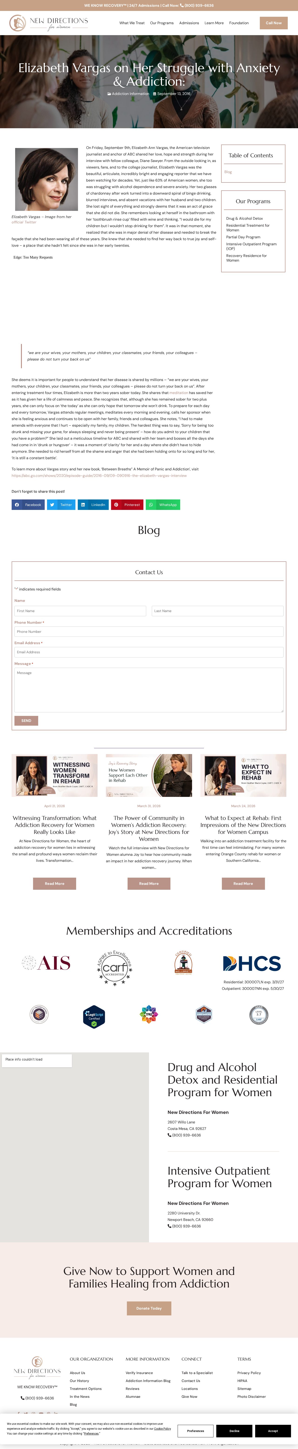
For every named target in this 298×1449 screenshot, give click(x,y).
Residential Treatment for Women (248, 228)
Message (23, 664)
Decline (234, 1431)
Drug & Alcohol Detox (244, 218)
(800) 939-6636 (199, 5)
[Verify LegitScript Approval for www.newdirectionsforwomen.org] (94, 1027)
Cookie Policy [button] (162, 1428)
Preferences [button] (91, 1433)
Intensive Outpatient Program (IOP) (251, 246)
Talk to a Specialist (197, 1373)
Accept (273, 1431)
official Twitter (24, 222)
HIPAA (242, 1380)
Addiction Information (130, 93)
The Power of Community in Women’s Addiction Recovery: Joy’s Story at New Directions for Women (149, 828)
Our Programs (253, 201)
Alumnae (133, 1396)
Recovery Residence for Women (246, 258)
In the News (80, 1396)
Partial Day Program (243, 237)
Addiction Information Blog (148, 1380)
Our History (79, 1380)
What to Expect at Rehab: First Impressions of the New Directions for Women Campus (243, 825)
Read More (54, 883)
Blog (228, 171)
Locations (190, 1388)
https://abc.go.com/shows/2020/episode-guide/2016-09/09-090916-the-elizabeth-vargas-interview (99, 475)
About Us (77, 1373)
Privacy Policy (249, 1373)
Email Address (28, 643)
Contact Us (191, 1380)
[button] (28, 504)
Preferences (195, 1431)
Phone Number (29, 622)
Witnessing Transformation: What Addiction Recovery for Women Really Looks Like (55, 825)
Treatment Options (86, 1388)
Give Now (189, 1396)
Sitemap (244, 1388)
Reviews (132, 1388)
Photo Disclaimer (251, 1396)
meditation (178, 392)
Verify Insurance (139, 1373)
